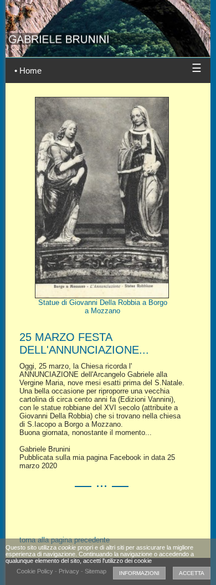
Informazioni (139, 573)
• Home (28, 70)
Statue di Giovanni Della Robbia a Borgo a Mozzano (102, 306)
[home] (108, 23)
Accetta (191, 573)
